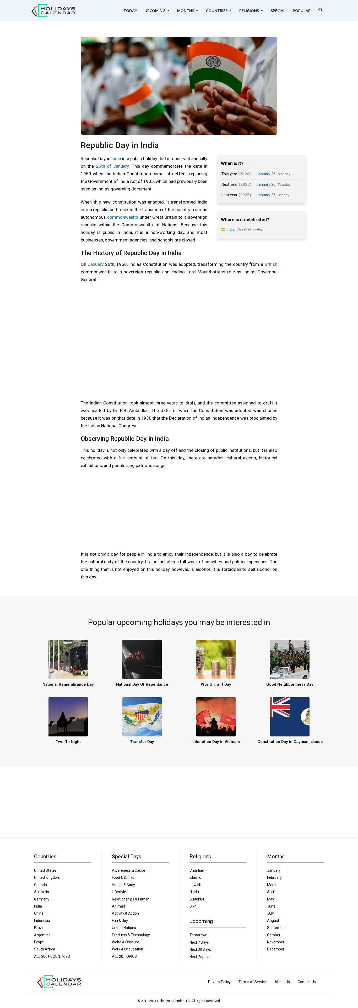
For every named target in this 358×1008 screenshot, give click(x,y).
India (116, 158)
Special (278, 10)
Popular (302, 10)
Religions (249, 10)
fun (154, 457)
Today (130, 10)
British (271, 264)
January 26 (266, 174)
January (96, 264)
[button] (320, 10)
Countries (216, 10)
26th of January (112, 166)
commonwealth (122, 217)
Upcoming (154, 10)
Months (185, 10)
